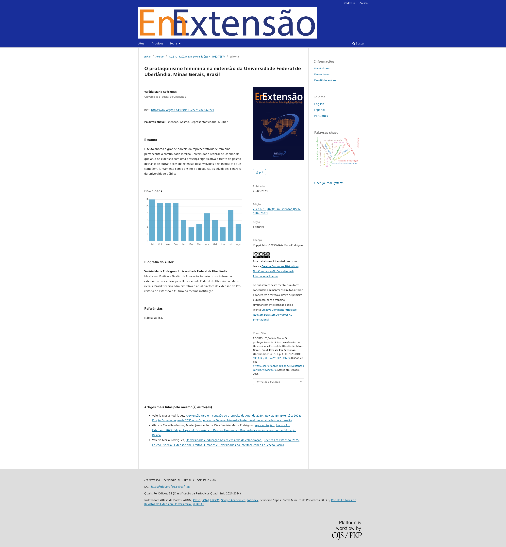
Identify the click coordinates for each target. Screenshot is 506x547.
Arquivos (157, 43)
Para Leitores (322, 68)
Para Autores (321, 74)
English (319, 104)
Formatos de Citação (268, 381)
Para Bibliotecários (325, 80)
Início (147, 56)
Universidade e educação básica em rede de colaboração (224, 440)
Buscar (360, 43)
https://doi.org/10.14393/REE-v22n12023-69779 (182, 110)
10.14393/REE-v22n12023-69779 (271, 358)
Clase (196, 500)
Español (319, 110)
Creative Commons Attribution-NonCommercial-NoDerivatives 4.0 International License (275, 271)
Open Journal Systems (329, 183)
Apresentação (264, 425)
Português (321, 116)
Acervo (160, 56)
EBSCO (214, 500)
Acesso (364, 3)
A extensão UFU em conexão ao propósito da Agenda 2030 (224, 415)
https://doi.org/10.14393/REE (170, 487)
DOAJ (205, 500)
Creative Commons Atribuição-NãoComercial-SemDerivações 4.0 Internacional (275, 314)
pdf (261, 172)
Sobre (174, 43)
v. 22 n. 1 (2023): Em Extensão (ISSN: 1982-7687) (197, 56)
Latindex (252, 500)
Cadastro (349, 3)
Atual (141, 43)
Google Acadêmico (233, 500)
